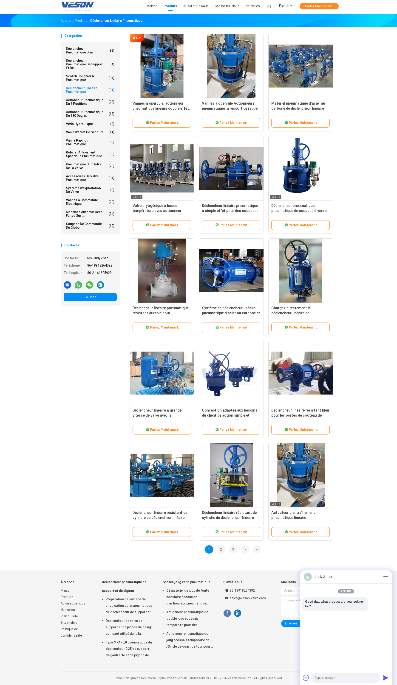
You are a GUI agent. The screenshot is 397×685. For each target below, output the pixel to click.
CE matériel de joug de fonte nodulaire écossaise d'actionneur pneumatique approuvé (187, 598)
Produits (67, 597)
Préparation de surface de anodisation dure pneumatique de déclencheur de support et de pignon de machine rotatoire (129, 606)
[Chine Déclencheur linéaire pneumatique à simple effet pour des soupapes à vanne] (231, 168)
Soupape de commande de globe (90, 225)
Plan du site (69, 616)
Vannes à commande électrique (90, 202)
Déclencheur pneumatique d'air (90, 50)
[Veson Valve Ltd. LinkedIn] (237, 613)
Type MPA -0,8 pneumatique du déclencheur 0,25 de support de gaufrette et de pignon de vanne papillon (129, 649)
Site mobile (69, 622)
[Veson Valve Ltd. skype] (100, 284)
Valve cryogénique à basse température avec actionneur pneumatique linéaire (157, 210)
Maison (66, 590)
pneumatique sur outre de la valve (90, 166)
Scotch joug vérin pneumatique (90, 78)
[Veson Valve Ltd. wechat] (89, 284)
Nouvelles (68, 610)
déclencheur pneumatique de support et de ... (90, 64)
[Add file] (306, 678)
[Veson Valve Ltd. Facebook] (227, 613)
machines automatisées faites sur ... (90, 213)
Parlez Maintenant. (319, 6)
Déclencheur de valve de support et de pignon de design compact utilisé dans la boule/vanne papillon (129, 628)
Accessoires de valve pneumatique (90, 178)
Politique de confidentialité (71, 632)
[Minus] (385, 576)
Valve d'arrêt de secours (90, 132)
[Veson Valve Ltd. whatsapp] (78, 284)
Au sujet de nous (73, 603)
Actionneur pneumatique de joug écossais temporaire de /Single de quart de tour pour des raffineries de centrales (188, 641)
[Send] (385, 678)
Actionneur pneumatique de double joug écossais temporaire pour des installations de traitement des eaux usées (189, 619)
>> (257, 549)
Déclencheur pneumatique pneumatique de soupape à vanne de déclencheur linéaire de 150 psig (300, 210)
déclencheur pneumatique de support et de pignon (124, 586)
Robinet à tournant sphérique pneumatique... (90, 154)
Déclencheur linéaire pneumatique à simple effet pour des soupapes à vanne (230, 210)
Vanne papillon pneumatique (90, 142)
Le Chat (90, 297)
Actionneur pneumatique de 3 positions (90, 102)
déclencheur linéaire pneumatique (90, 90)
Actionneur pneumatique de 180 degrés (90, 113)
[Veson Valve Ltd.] (78, 6)
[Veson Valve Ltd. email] (67, 284)
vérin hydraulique (90, 124)
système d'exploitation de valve (90, 190)
